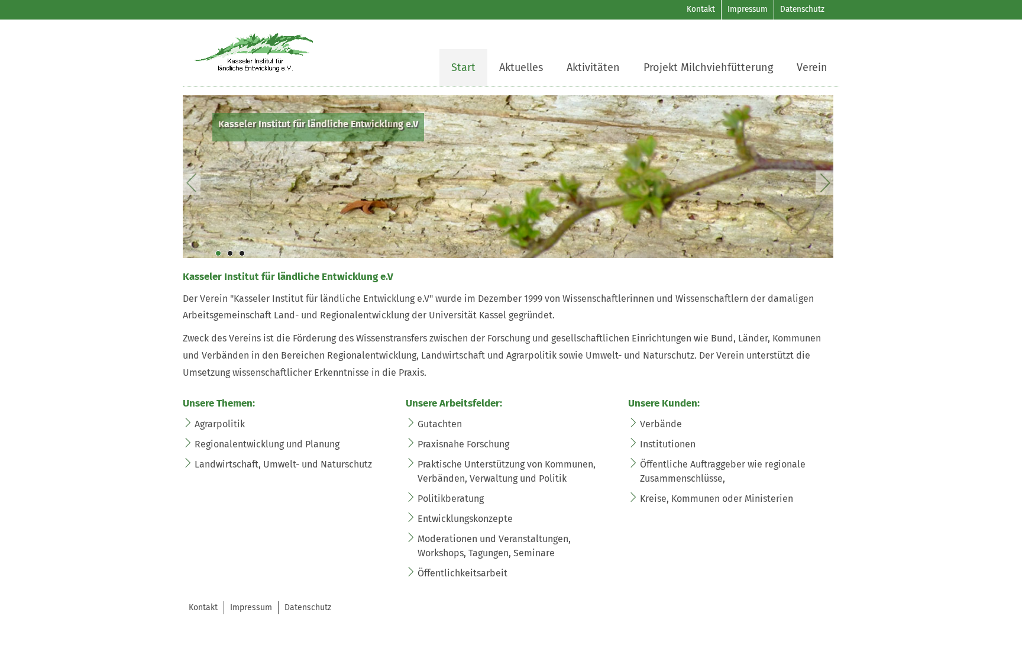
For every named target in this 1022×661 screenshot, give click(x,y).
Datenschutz (802, 9)
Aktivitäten (593, 67)
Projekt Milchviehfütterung (708, 67)
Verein (812, 67)
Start (463, 67)
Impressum (747, 9)
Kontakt (701, 9)
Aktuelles (521, 67)
